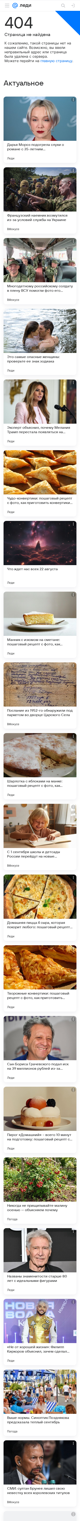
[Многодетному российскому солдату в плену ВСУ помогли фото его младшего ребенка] (40, 271)
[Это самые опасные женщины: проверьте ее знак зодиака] (40, 342)
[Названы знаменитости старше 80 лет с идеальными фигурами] (40, 1261)
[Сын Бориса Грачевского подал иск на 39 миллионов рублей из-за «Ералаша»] (40, 1049)
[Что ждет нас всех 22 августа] (40, 554)
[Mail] (15, 5)
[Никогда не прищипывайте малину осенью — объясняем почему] (40, 1190)
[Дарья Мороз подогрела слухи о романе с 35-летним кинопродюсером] (40, 130)
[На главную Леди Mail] (24, 5)
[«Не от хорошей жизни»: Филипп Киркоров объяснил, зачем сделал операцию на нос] (40, 1332)
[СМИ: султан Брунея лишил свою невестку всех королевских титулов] (40, 1473)
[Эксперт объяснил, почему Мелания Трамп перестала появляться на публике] (40, 412)
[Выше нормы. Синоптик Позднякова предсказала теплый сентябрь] (40, 1403)
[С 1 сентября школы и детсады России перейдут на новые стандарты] (40, 837)
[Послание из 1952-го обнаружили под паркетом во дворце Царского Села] (40, 695)
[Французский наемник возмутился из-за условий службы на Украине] (40, 200)
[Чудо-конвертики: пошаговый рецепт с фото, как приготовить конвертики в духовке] (40, 483)
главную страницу (56, 61)
